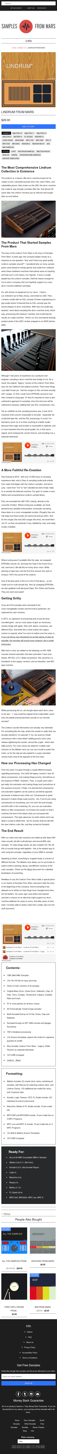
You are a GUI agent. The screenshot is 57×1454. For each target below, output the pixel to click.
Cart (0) (31, 8)
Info (32, 1430)
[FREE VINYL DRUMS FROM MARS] (14, 1300)
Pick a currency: (28, 1437)
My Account (16, 8)
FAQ (30, 1337)
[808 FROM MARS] (43, 1300)
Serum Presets (38, 1427)
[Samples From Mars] (28, 27)
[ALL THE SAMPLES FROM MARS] (14, 1255)
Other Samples (30, 1423)
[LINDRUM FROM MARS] (28, 106)
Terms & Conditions (29, 1357)
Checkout (42, 8)
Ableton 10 (22, 47)
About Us (29, 1342)
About (29, 869)
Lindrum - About (14, 1060)
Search (29, 1332)
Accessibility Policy (29, 1352)
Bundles (25, 1427)
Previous (7, 1213)
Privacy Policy (29, 1347)
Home (17, 1420)
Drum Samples (29, 1420)
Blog (25, 1430)
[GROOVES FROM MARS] (43, 1255)
